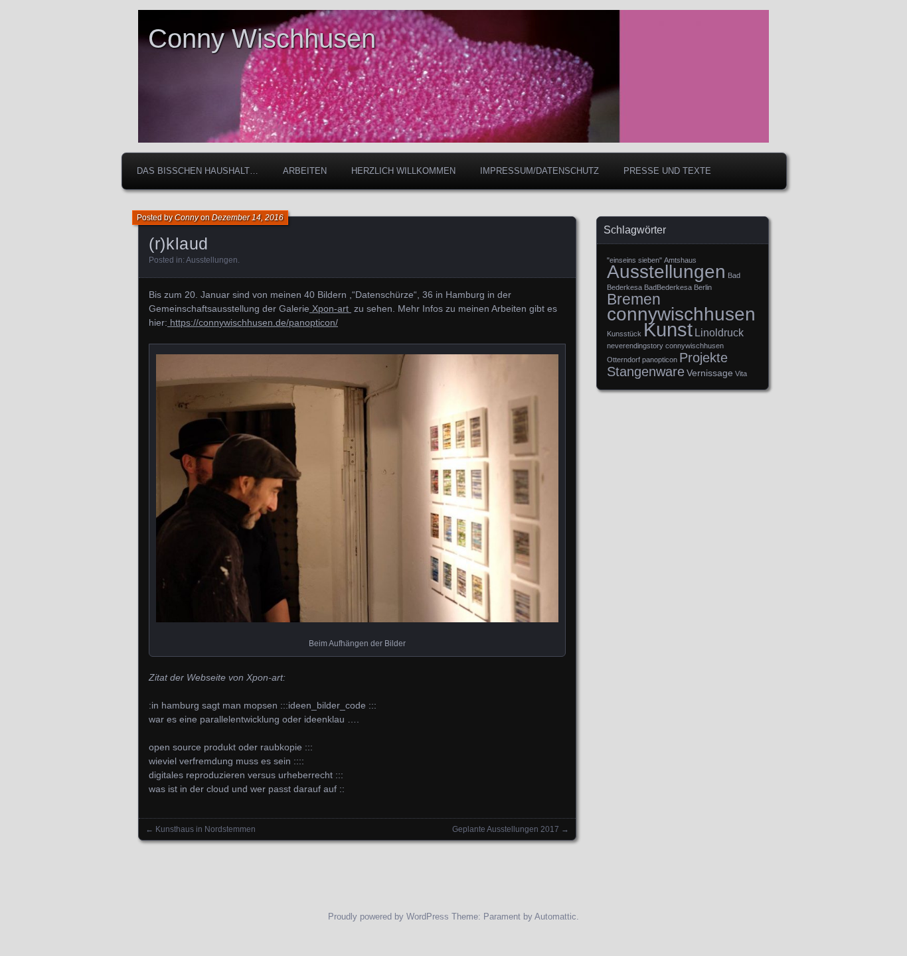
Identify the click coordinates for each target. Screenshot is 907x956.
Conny (187, 217)
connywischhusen (681, 313)
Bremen (634, 299)
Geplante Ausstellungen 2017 (505, 829)
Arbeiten (305, 171)
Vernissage (710, 373)
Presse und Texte (667, 171)
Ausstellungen (212, 260)
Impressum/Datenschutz (539, 171)
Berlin (703, 287)
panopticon (659, 360)
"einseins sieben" (634, 260)
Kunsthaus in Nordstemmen (205, 829)
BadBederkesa (668, 287)
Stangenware (646, 371)
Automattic (555, 917)
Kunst (668, 329)
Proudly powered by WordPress (388, 917)
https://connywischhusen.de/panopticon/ (252, 322)
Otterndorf (623, 360)
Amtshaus (680, 260)
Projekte (703, 357)
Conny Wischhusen (262, 38)
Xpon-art (330, 308)
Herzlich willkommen (403, 171)
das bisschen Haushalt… (197, 171)
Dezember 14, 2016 (248, 217)
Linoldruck (719, 332)
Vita (741, 373)
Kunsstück (624, 334)
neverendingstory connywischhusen (665, 346)
